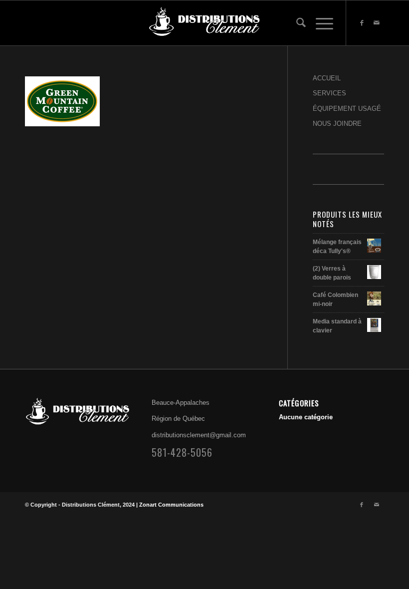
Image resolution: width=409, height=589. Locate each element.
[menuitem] (296, 22)
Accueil (327, 78)
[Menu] (319, 22)
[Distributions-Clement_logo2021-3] (204, 22)
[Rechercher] (296, 22)
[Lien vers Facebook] (361, 22)
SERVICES (329, 93)
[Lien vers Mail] (376, 22)
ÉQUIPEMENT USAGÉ (347, 108)
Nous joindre (337, 123)
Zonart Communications (171, 505)
